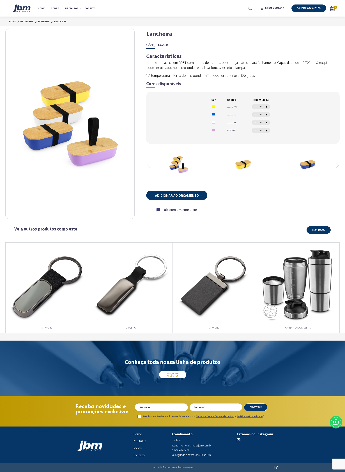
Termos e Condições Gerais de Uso (215, 416)
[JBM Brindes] (22, 8)
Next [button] (337, 165)
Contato (90, 8)
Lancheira (60, 21)
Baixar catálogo (274, 8)
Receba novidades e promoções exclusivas (102, 408)
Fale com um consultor (179, 209)
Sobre (55, 8)
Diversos (43, 21)
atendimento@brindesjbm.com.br (191, 445)
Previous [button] (149, 165)
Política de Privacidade (250, 416)
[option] (178, 164)
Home (41, 8)
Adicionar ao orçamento (177, 195)
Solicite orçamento (309, 8)
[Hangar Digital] (276, 467)
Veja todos (318, 229)
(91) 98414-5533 (180, 450)
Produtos (71, 8)
